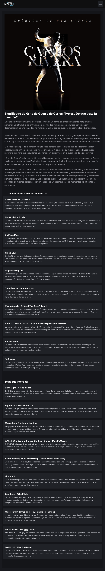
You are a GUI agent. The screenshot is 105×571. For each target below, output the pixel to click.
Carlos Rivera (63, 113)
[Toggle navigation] (100, 4)
